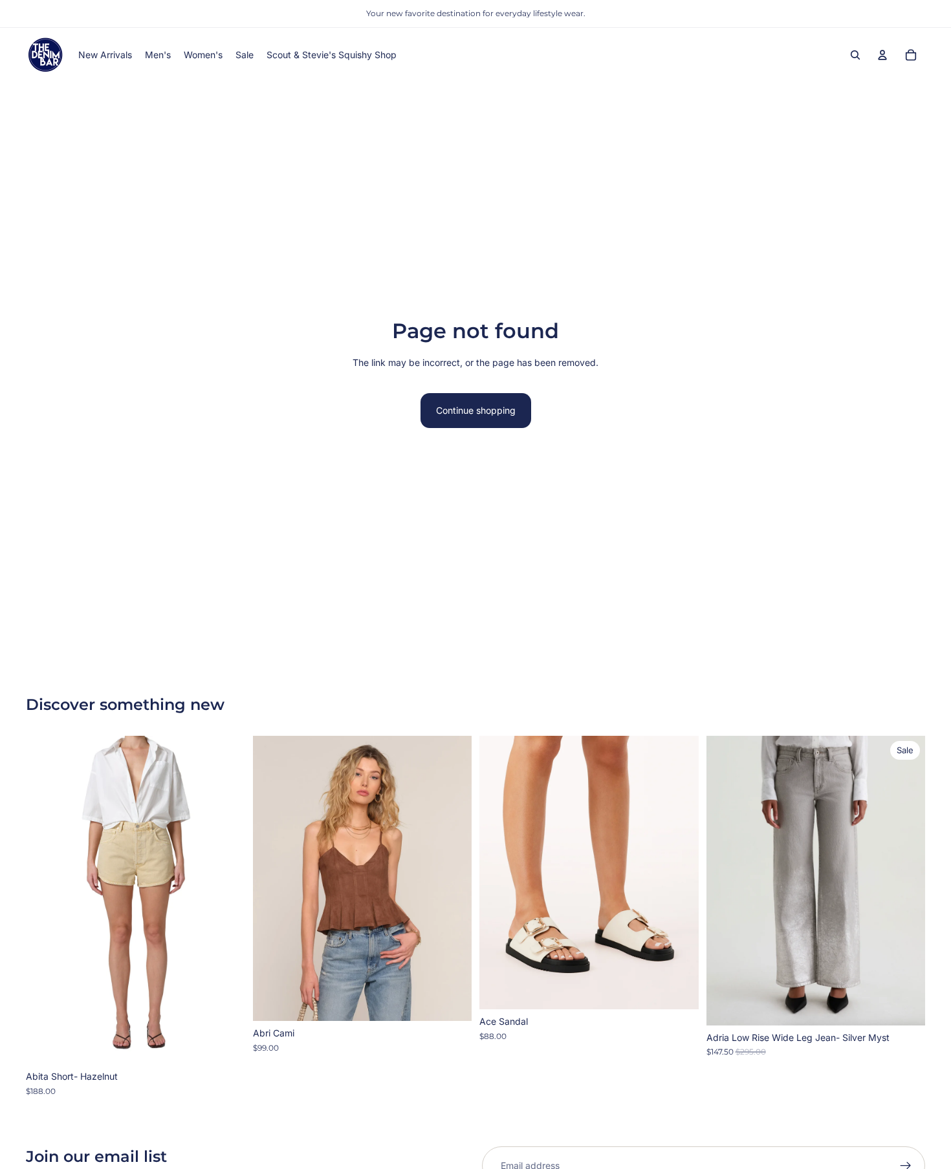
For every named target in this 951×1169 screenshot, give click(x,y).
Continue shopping (476, 410)
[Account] (882, 55)
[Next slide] (225, 900)
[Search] (855, 55)
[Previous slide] (45, 900)
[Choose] (225, 1044)
